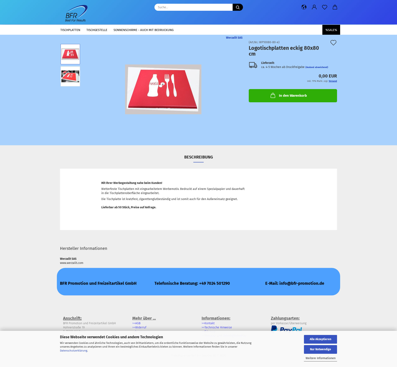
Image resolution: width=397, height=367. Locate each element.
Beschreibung (198, 157)
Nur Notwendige (320, 349)
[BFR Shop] (75, 12)
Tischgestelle (96, 30)
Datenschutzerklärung (73, 350)
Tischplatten (70, 30)
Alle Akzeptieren (320, 339)
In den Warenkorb (293, 95)
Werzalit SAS (234, 37)
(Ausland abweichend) (316, 67)
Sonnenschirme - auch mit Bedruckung (143, 30)
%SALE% (331, 30)
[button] (304, 7)
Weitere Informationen (321, 358)
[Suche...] (238, 7)
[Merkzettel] (324, 7)
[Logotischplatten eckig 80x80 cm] (163, 87)
